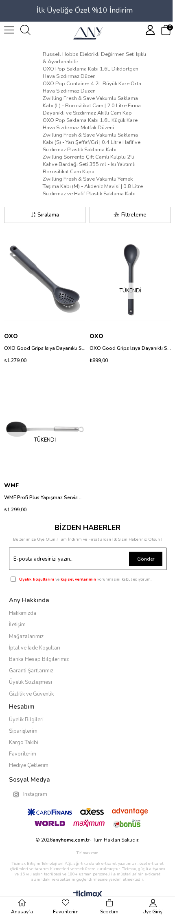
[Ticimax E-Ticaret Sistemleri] (87, 894)
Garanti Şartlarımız (31, 670)
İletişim (17, 624)
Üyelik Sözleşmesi (30, 682)
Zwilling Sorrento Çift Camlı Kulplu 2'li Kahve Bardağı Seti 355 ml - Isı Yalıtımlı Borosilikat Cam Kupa (89, 164)
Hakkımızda (22, 613)
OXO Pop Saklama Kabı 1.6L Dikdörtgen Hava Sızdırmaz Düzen (90, 72)
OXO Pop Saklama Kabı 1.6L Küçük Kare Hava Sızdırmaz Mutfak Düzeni (90, 124)
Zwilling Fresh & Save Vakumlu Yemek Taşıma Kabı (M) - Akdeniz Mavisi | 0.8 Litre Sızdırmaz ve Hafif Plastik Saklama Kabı (93, 186)
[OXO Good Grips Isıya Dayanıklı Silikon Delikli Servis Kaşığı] (44, 280)
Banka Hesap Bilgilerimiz (39, 659)
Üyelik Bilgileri (26, 719)
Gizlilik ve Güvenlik (31, 694)
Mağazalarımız (26, 636)
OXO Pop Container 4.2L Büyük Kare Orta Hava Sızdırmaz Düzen (92, 87)
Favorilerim (22, 754)
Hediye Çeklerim (28, 765)
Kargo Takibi (23, 742)
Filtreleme (134, 215)
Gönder (145, 559)
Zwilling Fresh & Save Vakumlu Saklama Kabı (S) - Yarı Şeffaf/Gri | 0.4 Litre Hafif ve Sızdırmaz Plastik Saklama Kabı (91, 142)
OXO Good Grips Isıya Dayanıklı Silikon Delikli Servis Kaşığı (44, 348)
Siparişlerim (23, 731)
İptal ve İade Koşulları (34, 648)
